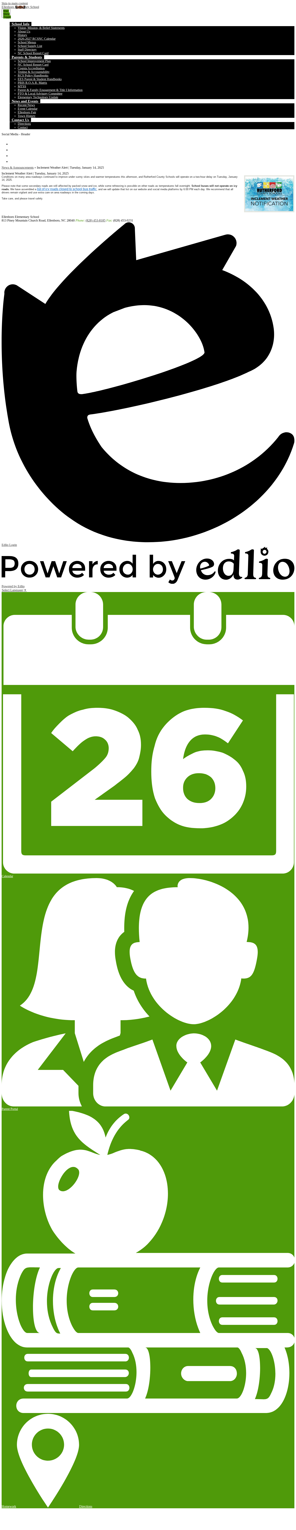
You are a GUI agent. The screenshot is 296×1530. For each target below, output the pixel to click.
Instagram (13, 154)
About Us (24, 31)
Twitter (13, 148)
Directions (24, 123)
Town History (26, 116)
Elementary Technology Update (38, 97)
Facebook (13, 142)
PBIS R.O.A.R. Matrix (32, 82)
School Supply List (30, 46)
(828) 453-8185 (96, 220)
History (22, 35)
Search (13, 160)
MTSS (22, 86)
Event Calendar (27, 108)
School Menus (27, 42)
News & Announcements (18, 167)
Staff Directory (27, 49)
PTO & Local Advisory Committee (40, 93)
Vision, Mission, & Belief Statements (41, 28)
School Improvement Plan (34, 61)
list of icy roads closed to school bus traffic (67, 189)
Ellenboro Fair (27, 112)
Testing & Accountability (34, 72)
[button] (20, 24)
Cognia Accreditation (31, 68)
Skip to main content (15, 3)
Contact (23, 127)
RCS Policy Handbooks (33, 75)
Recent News (26, 105)
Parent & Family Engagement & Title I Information (50, 90)
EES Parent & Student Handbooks (40, 79)
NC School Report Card (33, 53)
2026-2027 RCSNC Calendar (37, 38)
